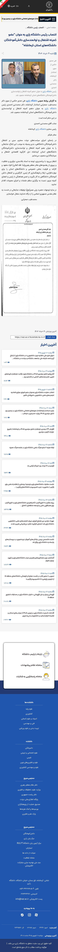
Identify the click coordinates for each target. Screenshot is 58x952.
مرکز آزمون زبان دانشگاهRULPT (29, 843)
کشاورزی (29, 713)
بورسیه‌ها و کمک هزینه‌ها (29, 809)
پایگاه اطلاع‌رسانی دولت (29, 799)
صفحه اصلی (51, 27)
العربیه (12, 6)
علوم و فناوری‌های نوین (29, 762)
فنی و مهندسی (29, 723)
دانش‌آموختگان (29, 833)
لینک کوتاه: (51, 337)
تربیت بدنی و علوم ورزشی (29, 728)
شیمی (29, 757)
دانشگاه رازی (47, 91)
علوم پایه (29, 709)
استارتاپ (29, 848)
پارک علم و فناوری (29, 814)
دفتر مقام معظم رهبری (29, 785)
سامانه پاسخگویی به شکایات (29, 676)
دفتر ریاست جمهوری (29, 794)
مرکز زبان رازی (29, 838)
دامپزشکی (29, 748)
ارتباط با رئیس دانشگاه (32, 654)
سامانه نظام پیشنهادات (31, 665)
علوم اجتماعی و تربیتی (29, 752)
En (17, 6)
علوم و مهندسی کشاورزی (29, 767)
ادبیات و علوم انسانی (29, 718)
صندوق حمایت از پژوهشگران (29, 804)
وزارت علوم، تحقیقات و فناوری (29, 789)
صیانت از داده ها (29, 853)
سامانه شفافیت (29, 857)
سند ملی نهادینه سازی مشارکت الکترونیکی (29, 864)
